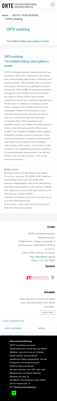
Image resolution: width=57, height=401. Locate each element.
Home (5, 15)
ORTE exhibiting (14, 19)
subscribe (47, 313)
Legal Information (13, 321)
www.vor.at (46, 197)
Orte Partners (13, 328)
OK (14, 393)
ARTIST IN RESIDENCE (25, 15)
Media (41, 328)
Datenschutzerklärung (25, 387)
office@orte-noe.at (45, 256)
